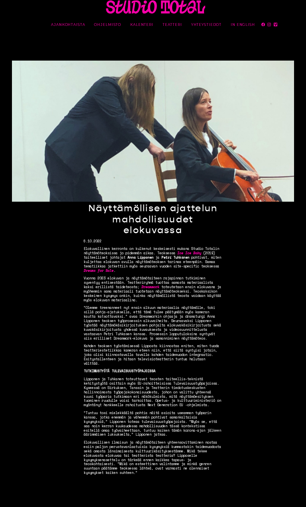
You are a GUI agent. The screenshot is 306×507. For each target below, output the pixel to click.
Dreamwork (150, 286)
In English (243, 25)
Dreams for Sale (99, 270)
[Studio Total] (156, 7)
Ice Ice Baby (189, 252)
